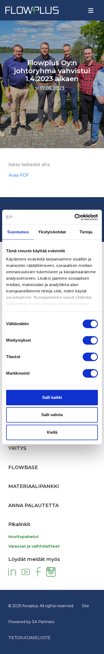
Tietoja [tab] (85, 232)
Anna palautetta (33, 505)
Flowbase (23, 467)
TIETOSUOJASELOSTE (29, 637)
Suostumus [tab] (18, 232)
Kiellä (52, 432)
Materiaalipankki (33, 486)
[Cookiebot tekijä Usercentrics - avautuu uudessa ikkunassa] (75, 217)
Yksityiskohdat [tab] (52, 232)
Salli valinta (52, 414)
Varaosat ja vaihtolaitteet (34, 546)
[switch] (90, 340)
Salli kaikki (52, 397)
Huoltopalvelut (23, 536)
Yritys (17, 448)
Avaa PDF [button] (19, 175)
